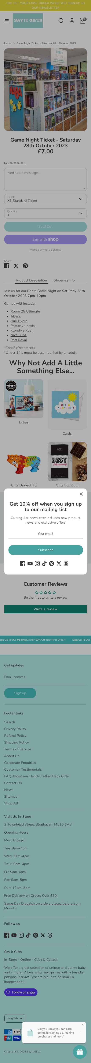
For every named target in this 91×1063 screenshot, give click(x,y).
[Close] (81, 494)
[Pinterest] (51, 563)
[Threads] (66, 563)
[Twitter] (58, 563)
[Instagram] (37, 563)
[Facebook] (22, 563)
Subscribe (46, 550)
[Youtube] (30, 563)
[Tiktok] (44, 563)
